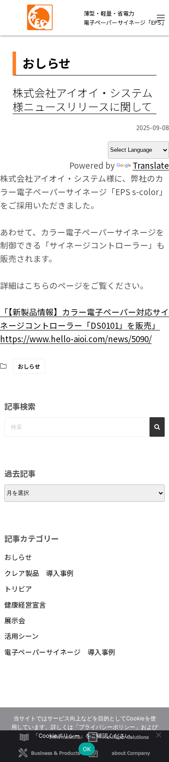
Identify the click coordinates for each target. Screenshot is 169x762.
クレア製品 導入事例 (39, 573)
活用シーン (21, 636)
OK (87, 749)
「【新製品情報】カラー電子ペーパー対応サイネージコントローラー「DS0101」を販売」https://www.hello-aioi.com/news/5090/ (84, 325)
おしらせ (29, 366)
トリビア (18, 588)
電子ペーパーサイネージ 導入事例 (59, 652)
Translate (151, 165)
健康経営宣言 (25, 604)
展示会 (14, 620)
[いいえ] (158, 734)
